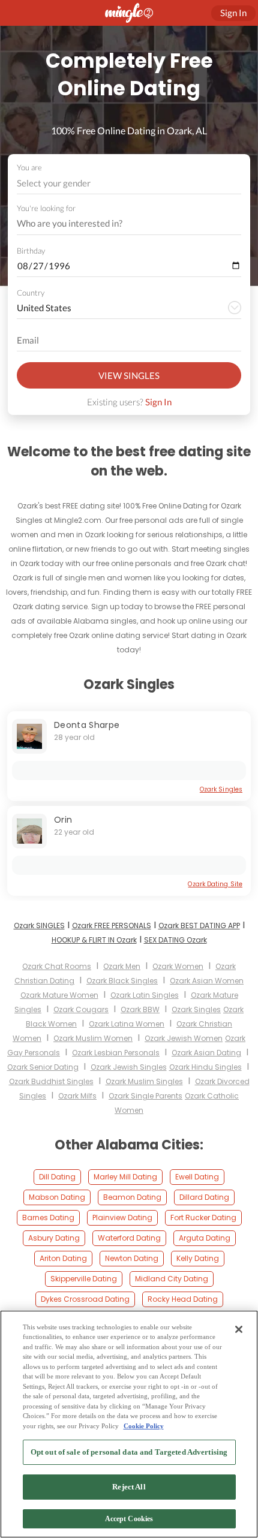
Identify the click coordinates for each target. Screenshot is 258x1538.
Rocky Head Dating (183, 1299)
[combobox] (129, 183)
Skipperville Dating (83, 1279)
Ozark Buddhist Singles (51, 1081)
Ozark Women (177, 966)
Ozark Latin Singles (144, 995)
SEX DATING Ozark (175, 940)
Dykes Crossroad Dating (85, 1299)
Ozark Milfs (77, 1096)
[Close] (239, 1329)
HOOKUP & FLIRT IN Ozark (94, 940)
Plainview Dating (122, 1217)
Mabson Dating (57, 1197)
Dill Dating (57, 1177)
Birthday (31, 250)
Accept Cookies (129, 1519)
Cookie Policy (144, 1425)
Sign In (158, 401)
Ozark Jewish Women (184, 1038)
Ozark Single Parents (145, 1096)
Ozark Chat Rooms (56, 966)
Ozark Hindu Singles (205, 1067)
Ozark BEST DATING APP (199, 925)
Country (30, 292)
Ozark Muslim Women (93, 1038)
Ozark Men (121, 966)
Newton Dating (131, 1258)
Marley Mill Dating (125, 1177)
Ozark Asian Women (207, 981)
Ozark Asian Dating (206, 1053)
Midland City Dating (171, 1279)
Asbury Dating (54, 1238)
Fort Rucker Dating (203, 1217)
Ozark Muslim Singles (144, 1081)
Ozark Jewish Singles (129, 1067)
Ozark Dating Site (215, 884)
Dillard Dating (204, 1197)
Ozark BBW (140, 1009)
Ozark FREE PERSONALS (111, 925)
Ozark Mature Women (59, 995)
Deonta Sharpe (87, 725)
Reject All (128, 1486)
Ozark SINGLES (39, 925)
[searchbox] (121, 223)
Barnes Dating (48, 1217)
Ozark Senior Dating (43, 1067)
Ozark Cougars (81, 1009)
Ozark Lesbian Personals (116, 1053)
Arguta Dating (204, 1238)
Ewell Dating (197, 1177)
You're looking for (46, 208)
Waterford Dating (129, 1238)
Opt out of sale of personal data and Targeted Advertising (129, 1451)
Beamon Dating (132, 1197)
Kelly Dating (197, 1258)
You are (29, 167)
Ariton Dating (63, 1258)
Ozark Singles (221, 789)
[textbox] (128, 182)
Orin (63, 820)
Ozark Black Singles (122, 981)
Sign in (233, 12)
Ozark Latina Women (126, 1024)
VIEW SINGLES (129, 375)
